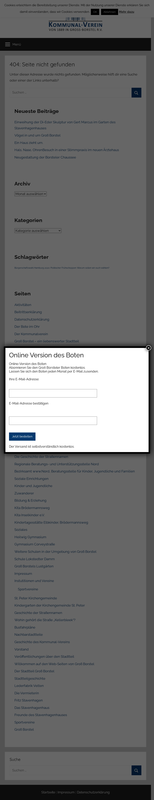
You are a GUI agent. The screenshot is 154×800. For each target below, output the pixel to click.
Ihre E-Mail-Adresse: (24, 379)
